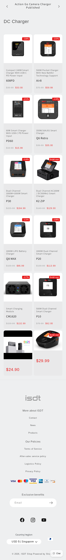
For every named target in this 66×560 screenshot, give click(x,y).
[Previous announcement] (7, 6)
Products (33, 433)
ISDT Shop (26, 554)
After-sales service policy (33, 456)
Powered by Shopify (43, 554)
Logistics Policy (33, 464)
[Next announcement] (59, 6)
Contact (33, 418)
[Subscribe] (51, 502)
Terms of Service (33, 449)
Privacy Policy (32, 471)
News (33, 425)
